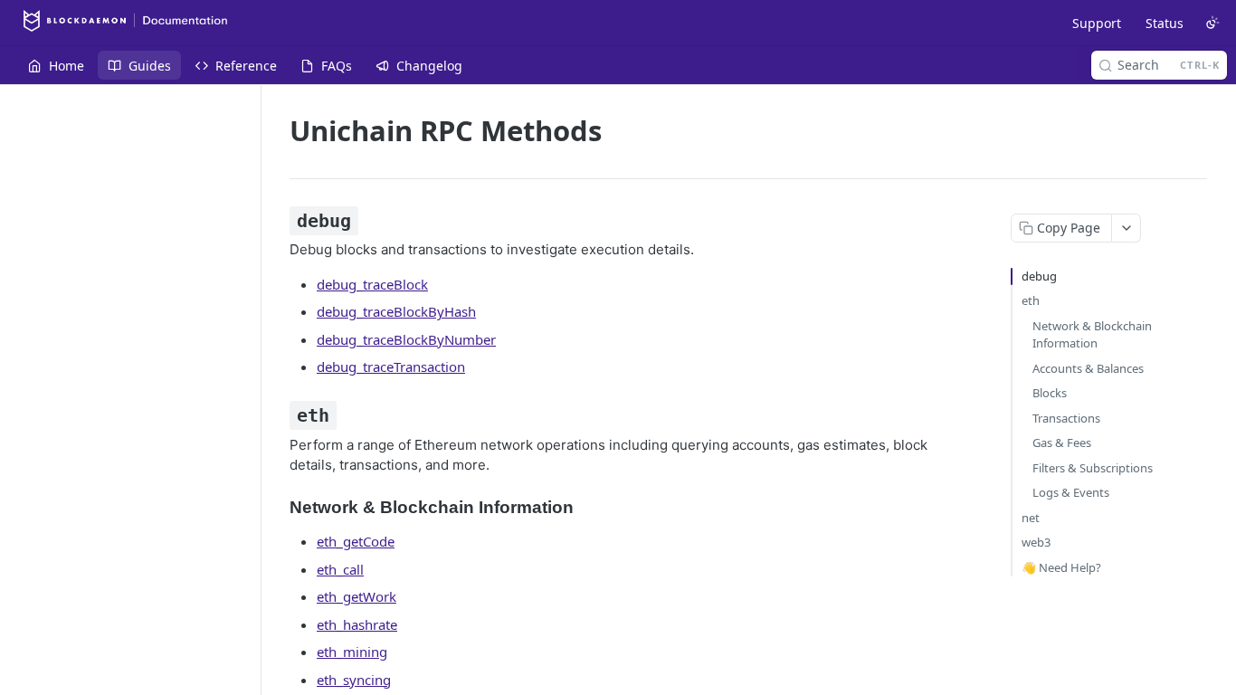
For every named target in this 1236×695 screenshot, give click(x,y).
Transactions (1066, 418)
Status (1165, 23)
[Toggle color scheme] (1212, 22)
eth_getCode (356, 541)
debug (1039, 276)
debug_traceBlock (372, 284)
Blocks (1049, 393)
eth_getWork (356, 596)
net (1031, 517)
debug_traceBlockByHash (396, 311)
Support (1096, 23)
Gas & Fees (1061, 442)
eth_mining (352, 652)
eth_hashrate (357, 624)
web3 (1036, 542)
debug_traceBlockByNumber (406, 339)
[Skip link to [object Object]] (277, 221)
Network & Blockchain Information (1092, 335)
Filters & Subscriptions (1092, 468)
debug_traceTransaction (391, 366)
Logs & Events (1070, 492)
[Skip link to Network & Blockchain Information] (277, 507)
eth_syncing (354, 680)
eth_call (340, 569)
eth (1031, 300)
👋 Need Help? (1061, 567)
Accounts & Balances (1088, 368)
